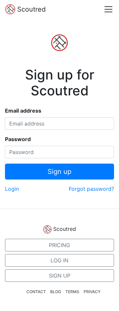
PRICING (59, 245)
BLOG (55, 291)
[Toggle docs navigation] (108, 9)
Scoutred (30, 9)
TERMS (72, 291)
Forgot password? (91, 188)
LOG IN (59, 260)
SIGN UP (59, 275)
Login (12, 188)
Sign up (59, 172)
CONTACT (36, 291)
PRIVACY (92, 291)
